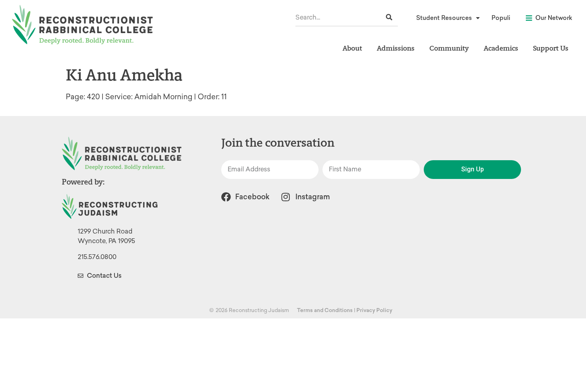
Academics (501, 48)
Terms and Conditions (325, 310)
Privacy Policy (374, 310)
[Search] (389, 17)
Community (449, 48)
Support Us (550, 48)
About (352, 48)
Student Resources (444, 18)
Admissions (396, 48)
